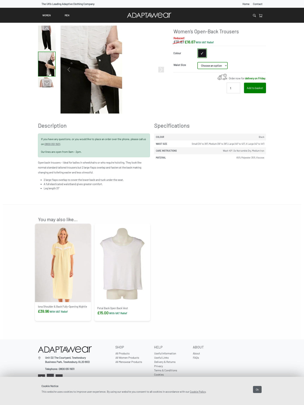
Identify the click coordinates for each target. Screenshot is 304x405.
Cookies (159, 374)
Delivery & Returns (165, 361)
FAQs (196, 357)
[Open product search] (254, 15)
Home (245, 3)
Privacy (158, 366)
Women (46, 15)
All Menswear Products (128, 361)
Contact (257, 3)
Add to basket (255, 88)
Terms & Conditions (165, 370)
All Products (122, 353)
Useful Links (161, 357)
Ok (257, 389)
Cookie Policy (198, 391)
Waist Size (179, 64)
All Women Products (127, 357)
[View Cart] (260, 15)
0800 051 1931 (52, 144)
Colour (177, 53)
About (196, 353)
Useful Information (165, 353)
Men (67, 15)
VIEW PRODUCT (49, 320)
